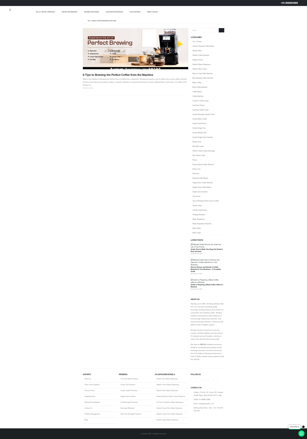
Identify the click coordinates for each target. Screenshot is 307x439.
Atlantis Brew (197, 51)
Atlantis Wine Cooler (199, 69)
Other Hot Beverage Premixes (131, 414)
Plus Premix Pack (198, 155)
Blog (86, 420)
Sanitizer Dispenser (114, 12)
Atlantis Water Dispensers (201, 64)
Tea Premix (196, 196)
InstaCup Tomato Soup (200, 110)
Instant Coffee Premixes (129, 390)
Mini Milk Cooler (198, 146)
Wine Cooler (152, 12)
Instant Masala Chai (199, 133)
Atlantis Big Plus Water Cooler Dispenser (170, 396)
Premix (194, 160)
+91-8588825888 (289, 3)
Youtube (204, 380)
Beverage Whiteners (128, 408)
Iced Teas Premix (198, 105)
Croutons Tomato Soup (200, 101)
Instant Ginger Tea (198, 128)
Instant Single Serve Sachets (202, 137)
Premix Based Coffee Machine (203, 164)
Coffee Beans (197, 92)
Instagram (210, 380)
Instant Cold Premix (199, 123)
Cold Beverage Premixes (129, 402)
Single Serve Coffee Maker (201, 187)
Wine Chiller (196, 228)
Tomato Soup (197, 205)
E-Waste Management (92, 414)
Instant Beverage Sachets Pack (203, 114)
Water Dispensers (69, 12)
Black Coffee (196, 82)
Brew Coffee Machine (199, 87)
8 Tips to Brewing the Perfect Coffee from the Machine (118, 74)
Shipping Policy (90, 396)
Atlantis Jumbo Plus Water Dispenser (169, 414)
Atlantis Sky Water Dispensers (167, 379)
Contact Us (88, 408)
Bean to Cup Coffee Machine (202, 73)
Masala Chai (196, 142)
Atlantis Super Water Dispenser (167, 420)
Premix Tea (196, 169)
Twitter (199, 380)
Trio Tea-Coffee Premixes (129, 379)
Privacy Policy (90, 390)
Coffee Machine (197, 96)
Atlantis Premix (197, 60)
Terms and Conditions (92, 385)
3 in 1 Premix (197, 41)
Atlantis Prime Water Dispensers (167, 385)
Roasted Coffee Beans (200, 178)
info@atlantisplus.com (206, 404)
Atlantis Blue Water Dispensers (167, 390)
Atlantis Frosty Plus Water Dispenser (169, 408)
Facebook (193, 380)
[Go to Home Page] (83, 20)
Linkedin (216, 380)
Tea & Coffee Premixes (45, 12)
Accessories (135, 12)
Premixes (195, 173)
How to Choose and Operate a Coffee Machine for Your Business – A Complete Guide (206, 269)
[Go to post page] (207, 245)
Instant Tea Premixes (128, 385)
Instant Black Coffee (199, 119)
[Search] (221, 30)
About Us (88, 379)
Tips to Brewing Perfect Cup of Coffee (205, 201)
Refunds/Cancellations (92, 402)
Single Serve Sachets (200, 192)
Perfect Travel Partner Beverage (203, 151)
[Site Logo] (18, 12)
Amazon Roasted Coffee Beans (203, 46)
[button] (296, 12)
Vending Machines (91, 12)
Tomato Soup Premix (199, 210)
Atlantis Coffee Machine (200, 55)
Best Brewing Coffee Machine (202, 78)
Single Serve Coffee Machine (202, 183)
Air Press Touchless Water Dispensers (169, 402)
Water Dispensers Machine (201, 224)
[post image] (135, 48)
